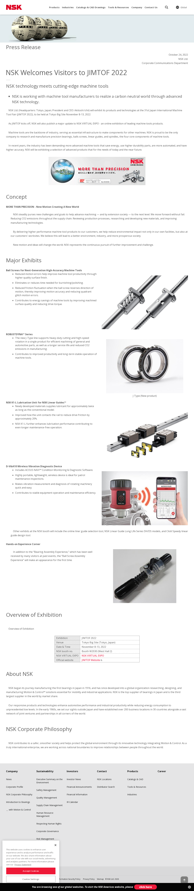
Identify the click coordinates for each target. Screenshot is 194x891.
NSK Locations (104, 779)
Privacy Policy (89, 879)
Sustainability (44, 771)
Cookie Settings (30, 879)
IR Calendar (72, 802)
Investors (72, 771)
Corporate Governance (47, 831)
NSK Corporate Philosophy (19, 794)
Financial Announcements (79, 786)
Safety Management (46, 790)
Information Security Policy (69, 879)
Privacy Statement (23, 864)
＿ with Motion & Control (18, 809)
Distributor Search (106, 786)
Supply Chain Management (49, 805)
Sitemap (100, 879)
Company (136, 7)
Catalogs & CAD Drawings (90, 7)
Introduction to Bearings (18, 802)
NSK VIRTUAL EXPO (93, 655)
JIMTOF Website (91, 660)
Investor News (74, 779)
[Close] (55, 845)
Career (162, 771)
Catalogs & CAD (135, 779)
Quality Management (46, 797)
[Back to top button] (184, 880)
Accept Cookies (31, 871)
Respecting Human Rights (49, 823)
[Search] (166, 7)
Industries (68, 7)
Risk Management (45, 838)
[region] (30, 865)
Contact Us (151, 7)
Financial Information (77, 794)
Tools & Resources (118, 7)
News (9, 779)
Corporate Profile (14, 786)
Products (54, 7)
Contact (102, 771)
